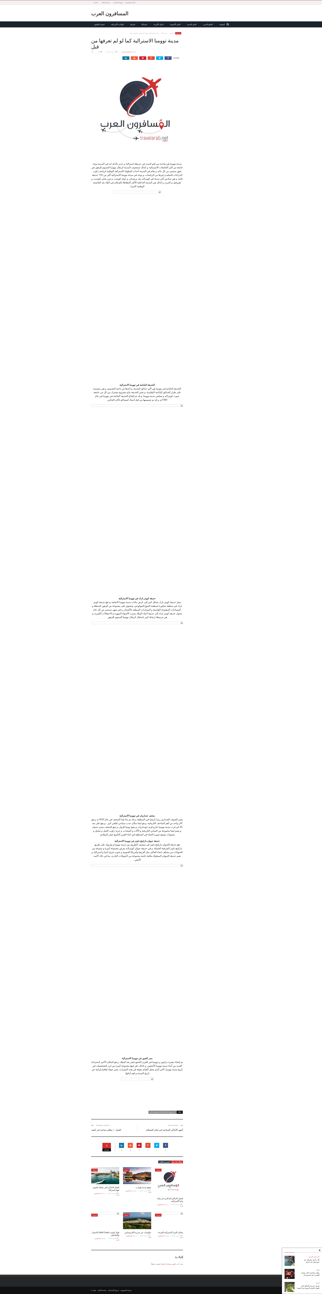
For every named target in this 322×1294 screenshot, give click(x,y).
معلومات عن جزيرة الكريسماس (138, 1232)
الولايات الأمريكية (117, 24)
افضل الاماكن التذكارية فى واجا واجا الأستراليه (170, 1199)
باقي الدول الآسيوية (314, 1257)
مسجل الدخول (166, 1264)
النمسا (317, 1283)
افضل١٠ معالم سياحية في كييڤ (106, 1129)
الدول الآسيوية (175, 24)
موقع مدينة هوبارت (143, 1187)
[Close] (319, 1250)
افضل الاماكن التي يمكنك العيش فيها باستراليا (106, 1188)
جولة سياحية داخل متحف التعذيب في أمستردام (310, 1273)
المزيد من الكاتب (164, 1162)
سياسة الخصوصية (130, 2)
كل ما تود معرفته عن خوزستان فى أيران (311, 1260)
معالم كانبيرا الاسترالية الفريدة (170, 1232)
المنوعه (222, 24)
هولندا (317, 1270)
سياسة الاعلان (106, 2)
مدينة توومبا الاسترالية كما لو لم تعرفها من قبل (162, 1112)
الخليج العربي (208, 24)
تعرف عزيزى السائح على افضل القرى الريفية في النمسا (308, 1286)
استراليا (144, 24)
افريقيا (132, 24)
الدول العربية (191, 24)
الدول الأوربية (159, 24)
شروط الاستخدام (118, 2)
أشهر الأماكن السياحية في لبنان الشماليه (164, 1129)
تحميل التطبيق (99, 24)
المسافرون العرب (109, 13)
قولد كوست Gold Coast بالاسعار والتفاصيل (105, 1233)
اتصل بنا (95, 2)
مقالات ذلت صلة (177, 1162)
